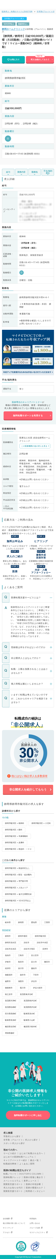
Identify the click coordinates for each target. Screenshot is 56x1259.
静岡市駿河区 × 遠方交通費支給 (18, 894)
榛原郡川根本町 (30, 1027)
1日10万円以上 (9, 24)
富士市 (34, 962)
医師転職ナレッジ (12, 1177)
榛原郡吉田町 (10, 1027)
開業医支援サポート (13, 1184)
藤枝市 (34, 968)
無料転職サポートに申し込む (28, 1115)
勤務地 (35, 172)
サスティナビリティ (37, 1232)
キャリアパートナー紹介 (15, 1160)
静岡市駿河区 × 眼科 (13, 830)
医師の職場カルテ (34, 1188)
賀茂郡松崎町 (10, 1007)
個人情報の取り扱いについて (14, 1223)
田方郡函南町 (10, 1014)
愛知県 (34, 922)
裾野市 (8, 981)
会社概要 (6, 1218)
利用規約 (33, 1218)
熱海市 (8, 955)
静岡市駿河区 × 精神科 (14, 823)
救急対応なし (23, 24)
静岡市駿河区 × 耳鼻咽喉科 (16, 836)
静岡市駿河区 (40, 936)
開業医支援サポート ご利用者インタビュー (24, 1191)
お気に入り (15, 59)
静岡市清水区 (10, 942)
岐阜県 (8, 922)
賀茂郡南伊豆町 (30, 1001)
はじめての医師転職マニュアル (18, 1157)
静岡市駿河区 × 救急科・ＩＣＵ (18, 849)
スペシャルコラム (12, 1181)
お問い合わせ (35, 1223)
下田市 (36, 975)
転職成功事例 (9, 1164)
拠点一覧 (34, 1160)
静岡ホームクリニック (13, 29)
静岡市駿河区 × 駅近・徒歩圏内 (18, 875)
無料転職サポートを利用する (28, 415)
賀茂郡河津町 (10, 1001)
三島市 (21, 955)
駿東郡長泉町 (10, 1020)
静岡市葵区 (22, 936)
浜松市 (26, 942)
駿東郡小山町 (29, 1020)
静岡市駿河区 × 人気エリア (16, 888)
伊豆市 (34, 981)
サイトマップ (8, 1228)
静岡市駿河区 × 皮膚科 (14, 842)
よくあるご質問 (26, 1164)
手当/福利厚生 (48, 172)
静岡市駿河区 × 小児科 (41, 823)
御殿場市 (8, 975)
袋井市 (23, 975)
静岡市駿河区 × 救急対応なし (17, 868)
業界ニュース (30, 1181)
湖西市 (21, 981)
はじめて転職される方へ (31, 1153)
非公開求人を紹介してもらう (28, 789)
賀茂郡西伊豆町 (30, 1007)
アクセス (6, 1232)
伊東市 (8, 962)
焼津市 (8, 968)
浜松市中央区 (42, 942)
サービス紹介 (9, 1153)
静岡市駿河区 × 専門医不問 (16, 881)
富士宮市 (35, 955)
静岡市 (8, 936)
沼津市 (45, 949)
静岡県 (21, 922)
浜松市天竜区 (29, 949)
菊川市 (23, 988)
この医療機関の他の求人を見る (34, 446)
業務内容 (21, 172)
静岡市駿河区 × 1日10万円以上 (18, 901)
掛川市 (21, 968)
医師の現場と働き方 (33, 1177)
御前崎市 (8, 988)
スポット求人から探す (14, 1143)
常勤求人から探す (12, 1136)
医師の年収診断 (33, 1184)
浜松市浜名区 (10, 949)
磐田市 (47, 962)
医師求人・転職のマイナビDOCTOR (17, 11)
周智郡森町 (9, 1033)
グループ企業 (35, 1228)
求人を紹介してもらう (40, 59)
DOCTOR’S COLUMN (30, 1174)
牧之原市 (8, 994)
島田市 (21, 962)
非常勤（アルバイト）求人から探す (20, 1140)
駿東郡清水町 (29, 1014)
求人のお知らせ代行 (13, 1188)
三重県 (47, 922)
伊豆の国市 (37, 988)
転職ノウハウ (9, 1174)
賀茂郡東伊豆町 (26, 994)
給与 (8, 172)
